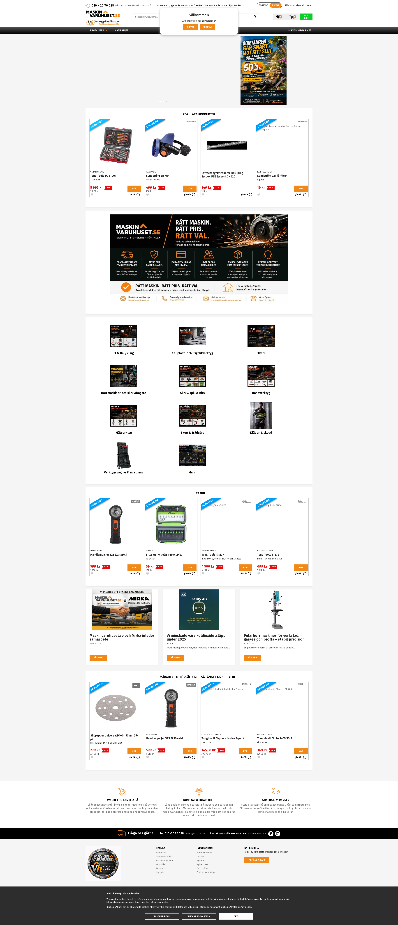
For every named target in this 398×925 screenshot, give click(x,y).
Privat (190, 27)
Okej (236, 916)
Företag (207, 27)
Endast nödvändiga (199, 916)
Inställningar (162, 916)
